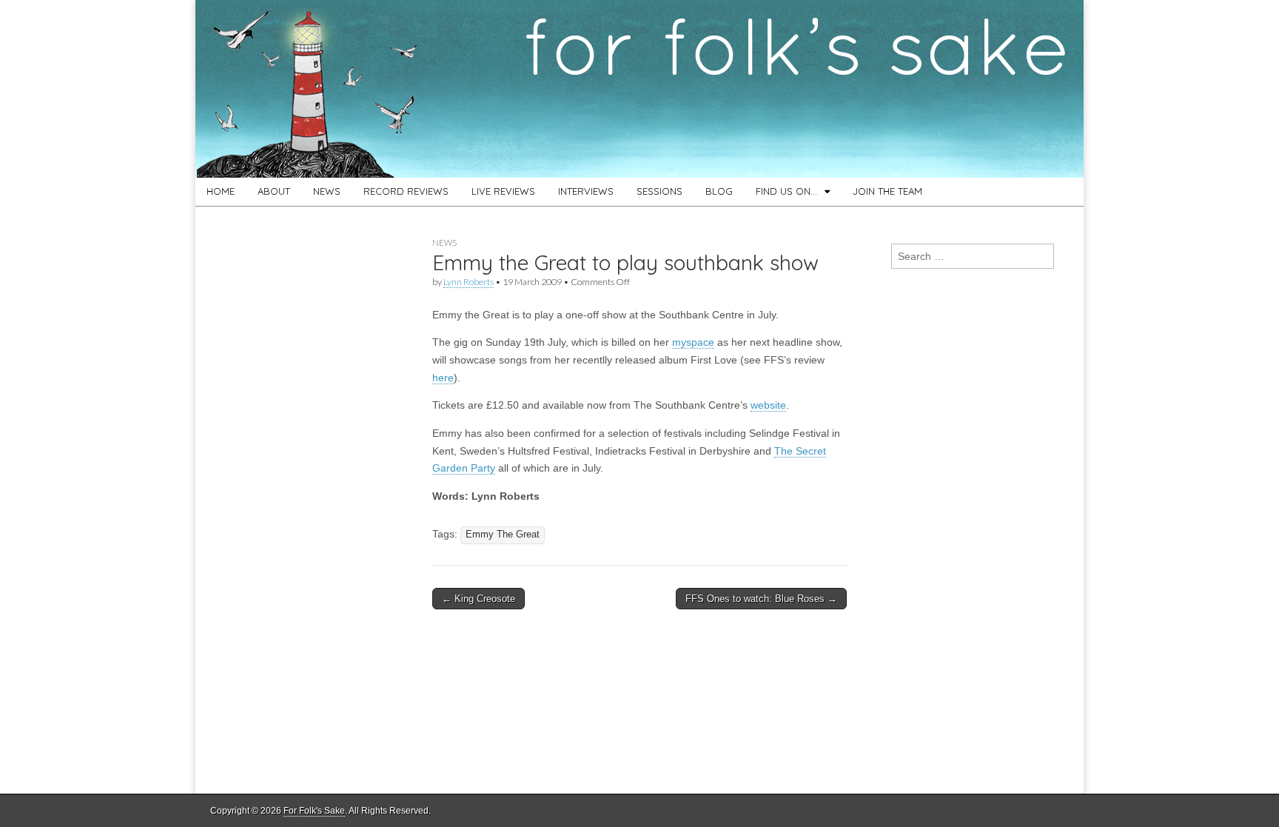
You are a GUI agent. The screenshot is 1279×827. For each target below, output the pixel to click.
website (768, 405)
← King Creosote (478, 598)
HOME (221, 191)
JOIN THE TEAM (887, 191)
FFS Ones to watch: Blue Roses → (761, 598)
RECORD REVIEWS (406, 191)
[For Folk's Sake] (639, 89)
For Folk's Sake (314, 811)
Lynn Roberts (468, 281)
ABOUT (274, 191)
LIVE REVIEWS (503, 191)
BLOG (719, 191)
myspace (693, 342)
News (444, 242)
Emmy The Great (503, 534)
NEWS (326, 191)
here (443, 378)
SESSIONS (659, 191)
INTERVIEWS (586, 191)
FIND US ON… (786, 191)
